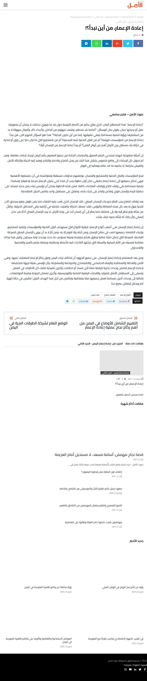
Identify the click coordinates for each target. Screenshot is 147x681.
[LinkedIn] (135, 669)
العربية (144, 665)
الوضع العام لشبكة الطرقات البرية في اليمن (38, 323)
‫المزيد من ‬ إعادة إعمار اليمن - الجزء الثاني (100, 344)
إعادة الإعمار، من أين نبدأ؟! (129, 383)
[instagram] (125, 669)
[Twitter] (140, 669)
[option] (121, 368)
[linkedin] (107, 43)
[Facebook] (145, 669)
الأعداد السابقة (128, 17)
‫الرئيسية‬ (140, 17)
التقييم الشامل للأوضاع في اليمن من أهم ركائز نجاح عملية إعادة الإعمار (109, 323)
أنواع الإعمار (125, 295)
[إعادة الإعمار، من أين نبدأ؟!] (121, 362)
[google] (117, 43)
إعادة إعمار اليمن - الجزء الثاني (106, 17)
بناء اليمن (94, 295)
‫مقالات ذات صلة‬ (134, 344)
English (136, 665)
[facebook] (138, 43)
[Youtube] (130, 669)
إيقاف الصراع (109, 295)
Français (127, 665)
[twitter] (128, 43)
